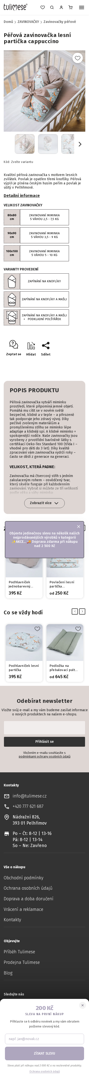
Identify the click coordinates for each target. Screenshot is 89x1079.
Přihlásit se (44, 742)
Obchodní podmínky (23, 878)
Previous (76, 611)
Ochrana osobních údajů (28, 888)
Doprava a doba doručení (28, 899)
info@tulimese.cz (29, 796)
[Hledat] (52, 7)
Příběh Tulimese (19, 952)
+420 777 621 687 (28, 806)
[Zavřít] (82, 1005)
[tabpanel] (24, 569)
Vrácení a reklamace (23, 909)
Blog (8, 973)
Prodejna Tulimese (22, 962)
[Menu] (82, 8)
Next (83, 611)
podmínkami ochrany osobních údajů (44, 756)
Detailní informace (22, 195)
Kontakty (12, 919)
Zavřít (70, 363)
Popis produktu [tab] (34, 390)
